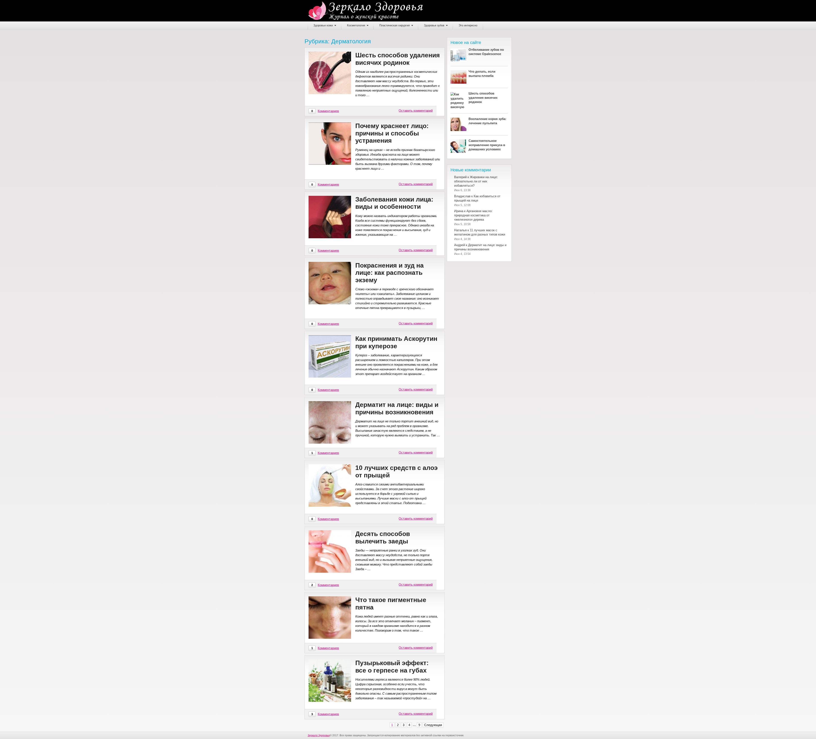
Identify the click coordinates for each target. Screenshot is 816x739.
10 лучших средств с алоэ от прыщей (396, 471)
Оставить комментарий (416, 110)
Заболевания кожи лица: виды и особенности (394, 203)
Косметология (356, 25)
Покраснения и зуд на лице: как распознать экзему (389, 272)
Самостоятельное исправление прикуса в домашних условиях (487, 145)
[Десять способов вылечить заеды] (330, 551)
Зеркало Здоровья (319, 735)
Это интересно (468, 25)
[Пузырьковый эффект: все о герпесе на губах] (330, 680)
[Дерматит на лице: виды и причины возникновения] (330, 422)
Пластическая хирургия (394, 25)
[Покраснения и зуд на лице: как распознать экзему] (330, 283)
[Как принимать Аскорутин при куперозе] (330, 356)
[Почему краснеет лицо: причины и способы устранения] (330, 143)
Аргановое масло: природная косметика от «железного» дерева (473, 215)
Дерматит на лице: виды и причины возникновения (396, 408)
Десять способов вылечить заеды (382, 537)
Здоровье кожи (323, 25)
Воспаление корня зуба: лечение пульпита (487, 121)
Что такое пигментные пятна (390, 603)
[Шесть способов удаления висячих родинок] (330, 73)
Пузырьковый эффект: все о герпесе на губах (392, 666)
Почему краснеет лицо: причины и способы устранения (392, 133)
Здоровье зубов (434, 25)
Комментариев (328, 111)
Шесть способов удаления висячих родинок (397, 59)
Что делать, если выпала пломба (482, 74)
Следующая (433, 725)
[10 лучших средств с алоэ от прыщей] (330, 485)
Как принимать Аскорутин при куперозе (396, 342)
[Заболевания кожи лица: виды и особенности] (330, 217)
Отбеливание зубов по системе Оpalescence (486, 52)
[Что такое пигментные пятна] (330, 617)
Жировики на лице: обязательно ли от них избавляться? (476, 181)
